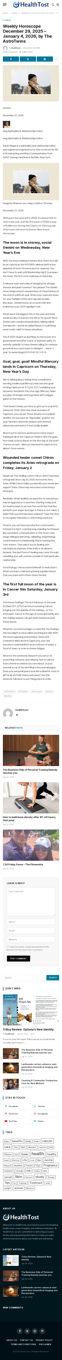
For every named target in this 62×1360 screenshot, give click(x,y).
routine (37, 1171)
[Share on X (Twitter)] (28, 59)
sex (45, 1170)
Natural (7, 1165)
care (7, 1147)
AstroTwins (9, 691)
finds (51, 1147)
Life (24, 1160)
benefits (17, 1141)
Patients (29, 1166)
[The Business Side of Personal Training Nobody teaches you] (31, 750)
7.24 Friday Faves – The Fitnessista (23, 864)
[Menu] (5, 4)
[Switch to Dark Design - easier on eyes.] (53, 4)
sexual (8, 1177)
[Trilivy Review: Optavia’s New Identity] (31, 1009)
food (16, 1155)
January (49, 691)
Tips (7, 1182)
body (28, 1141)
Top (14, 1183)
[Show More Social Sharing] (56, 59)
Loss (32, 1160)
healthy (51, 1154)
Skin (18, 1177)
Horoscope (37, 691)
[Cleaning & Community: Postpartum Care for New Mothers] (11, 1084)
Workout (30, 1188)
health (38, 1153)
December (23, 691)
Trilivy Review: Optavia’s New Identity (28, 1029)
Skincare (28, 1177)
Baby (6, 1141)
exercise (42, 1147)
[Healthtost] (31, 4)
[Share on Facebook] (11, 59)
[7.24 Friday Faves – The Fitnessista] (31, 845)
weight (7, 1188)
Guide (24, 1154)
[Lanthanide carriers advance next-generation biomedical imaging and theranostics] (11, 1068)
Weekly (7, 696)
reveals (19, 1171)
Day (16, 1147)
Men (39, 1160)
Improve (15, 1160)
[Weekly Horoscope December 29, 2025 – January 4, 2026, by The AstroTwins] (31, 83)
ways (48, 1183)
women (18, 1188)
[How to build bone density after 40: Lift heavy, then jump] (31, 797)
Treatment (35, 1182)
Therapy (51, 1177)
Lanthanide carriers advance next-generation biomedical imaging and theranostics (39, 1067)
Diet (23, 1147)
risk (28, 1170)
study (39, 1177)
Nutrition (9, 997)
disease (32, 1147)
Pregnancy (50, 1165)
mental (48, 1160)
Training (22, 1183)
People (38, 1166)
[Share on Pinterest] (45, 59)
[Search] (57, 4)
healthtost (16, 48)
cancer (47, 1141)
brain (36, 1141)
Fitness (7, 20)
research (8, 1171)
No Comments (11, 52)
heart (6, 1160)
